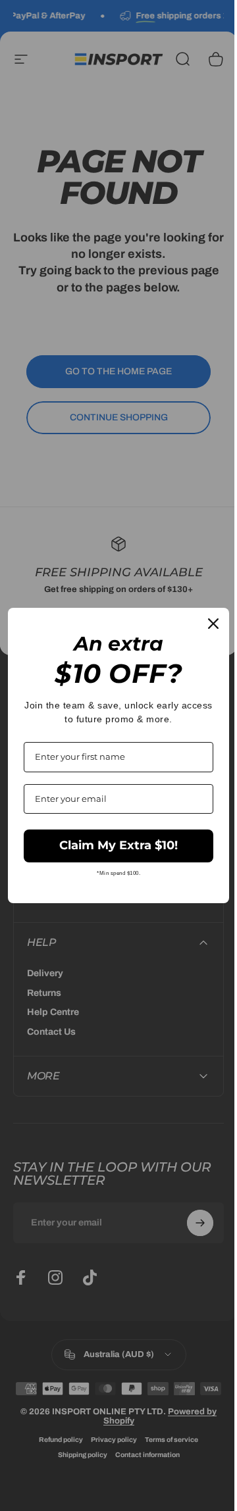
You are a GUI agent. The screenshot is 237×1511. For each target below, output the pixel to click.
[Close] (203, 623)
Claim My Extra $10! (114, 845)
